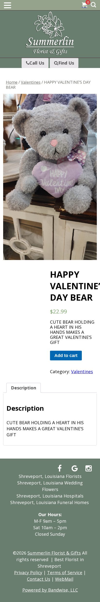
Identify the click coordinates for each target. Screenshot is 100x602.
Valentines (31, 82)
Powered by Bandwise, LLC (50, 590)
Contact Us (38, 579)
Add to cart (65, 355)
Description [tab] (23, 388)
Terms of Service (64, 572)
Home (11, 82)
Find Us (66, 63)
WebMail (64, 579)
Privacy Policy (28, 572)
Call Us (36, 63)
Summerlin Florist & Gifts (54, 553)
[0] (84, 5)
